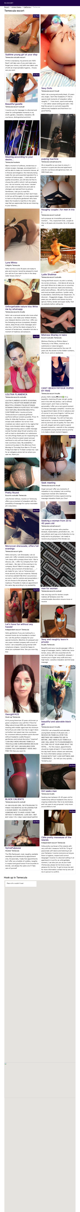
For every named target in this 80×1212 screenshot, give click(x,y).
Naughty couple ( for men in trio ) (58, 211)
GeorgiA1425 (12, 714)
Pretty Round (12, 492)
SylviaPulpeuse (13, 848)
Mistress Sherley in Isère (54, 335)
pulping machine (49, 159)
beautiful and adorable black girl (56, 722)
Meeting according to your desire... (19, 158)
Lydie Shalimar (48, 274)
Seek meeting (48, 482)
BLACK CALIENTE (14, 799)
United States (16, 7)
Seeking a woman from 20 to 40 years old (56, 522)
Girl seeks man (49, 791)
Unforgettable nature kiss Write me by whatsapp (21, 307)
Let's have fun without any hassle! (19, 625)
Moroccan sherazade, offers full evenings (22, 547)
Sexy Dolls (46, 88)
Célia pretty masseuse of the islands (56, 838)
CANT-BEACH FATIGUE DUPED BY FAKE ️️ (57, 389)
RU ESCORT (8, 3)
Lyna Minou (11, 262)
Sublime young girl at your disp (21, 54)
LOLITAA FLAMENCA (16, 394)
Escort (6, 7)
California (27, 7)
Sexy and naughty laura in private (54, 640)
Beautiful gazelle (13, 104)
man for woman (49, 588)
